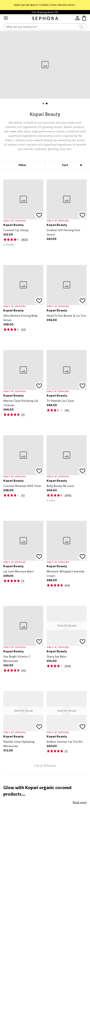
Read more (80, 802)
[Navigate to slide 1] (43, 103)
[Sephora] (45, 18)
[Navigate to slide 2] (46, 103)
